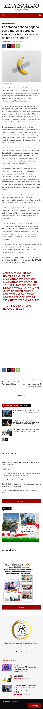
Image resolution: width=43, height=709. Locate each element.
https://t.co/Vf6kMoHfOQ (24, 300)
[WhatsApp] (18, 46)
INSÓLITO (12, 23)
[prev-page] (3, 439)
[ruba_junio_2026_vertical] (20, 541)
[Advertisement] (21, 339)
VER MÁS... (21, 501)
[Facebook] (4, 46)
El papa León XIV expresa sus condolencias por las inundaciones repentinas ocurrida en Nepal (26, 422)
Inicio (3, 20)
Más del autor (24, 405)
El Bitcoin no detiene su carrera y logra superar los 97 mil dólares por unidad (31, 384)
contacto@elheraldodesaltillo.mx (26, 643)
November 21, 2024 (13, 309)
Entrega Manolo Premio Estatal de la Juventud (16, 480)
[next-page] (6, 439)
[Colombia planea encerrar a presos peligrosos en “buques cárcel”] (7, 432)
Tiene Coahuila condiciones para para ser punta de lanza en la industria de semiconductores (21, 485)
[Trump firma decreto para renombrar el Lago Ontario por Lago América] (7, 413)
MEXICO (16, 671)
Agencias (7, 41)
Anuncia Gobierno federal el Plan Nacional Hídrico (11, 383)
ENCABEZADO (17, 694)
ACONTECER (6, 469)
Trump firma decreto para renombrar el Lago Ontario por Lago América (26, 411)
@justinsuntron (13, 291)
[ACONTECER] (7, 678)
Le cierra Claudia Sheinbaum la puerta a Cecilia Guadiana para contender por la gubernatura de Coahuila (21, 474)
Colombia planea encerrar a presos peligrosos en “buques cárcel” (26, 431)
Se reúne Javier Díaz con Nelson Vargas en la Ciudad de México (19, 491)
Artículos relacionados (10, 405)
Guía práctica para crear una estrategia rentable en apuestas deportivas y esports (21, 463)
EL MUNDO (10, 20)
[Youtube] (26, 652)
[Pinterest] (13, 46)
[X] (9, 46)
